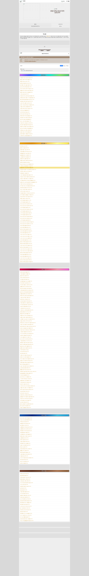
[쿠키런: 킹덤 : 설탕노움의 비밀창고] (23, 1)
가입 (23, 70)
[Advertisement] (44, 30)
